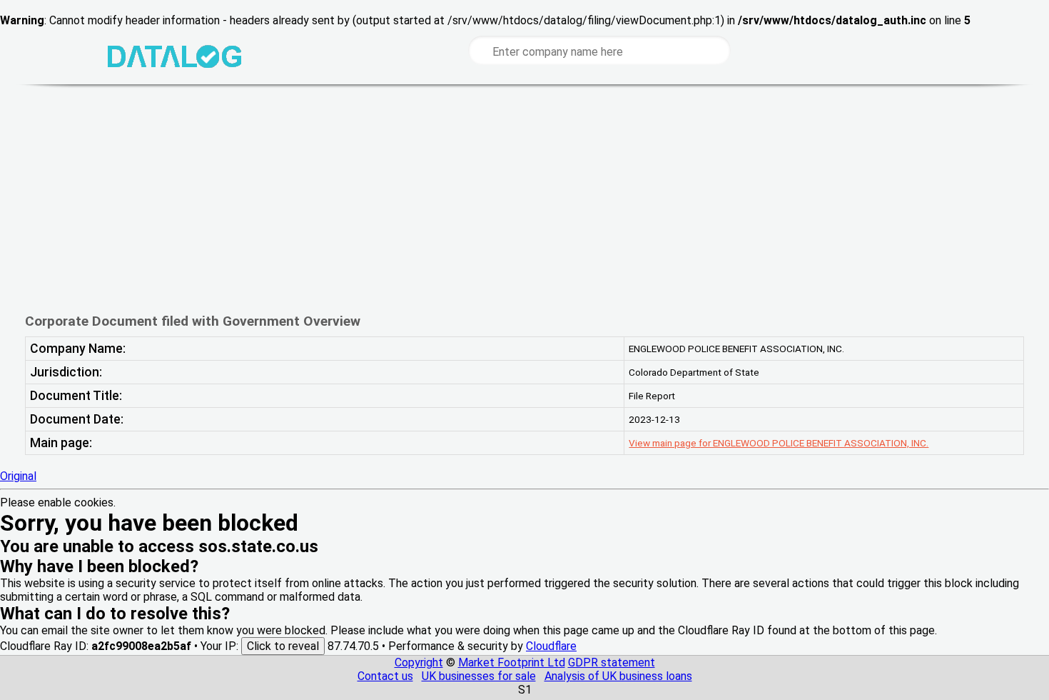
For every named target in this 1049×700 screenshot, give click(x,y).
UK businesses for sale (479, 676)
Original (18, 476)
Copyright (419, 662)
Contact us (385, 676)
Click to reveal (283, 646)
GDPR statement (611, 662)
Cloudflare (551, 646)
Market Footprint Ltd (511, 662)
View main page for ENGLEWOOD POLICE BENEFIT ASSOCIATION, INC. (778, 443)
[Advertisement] (481, 199)
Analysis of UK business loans (618, 676)
